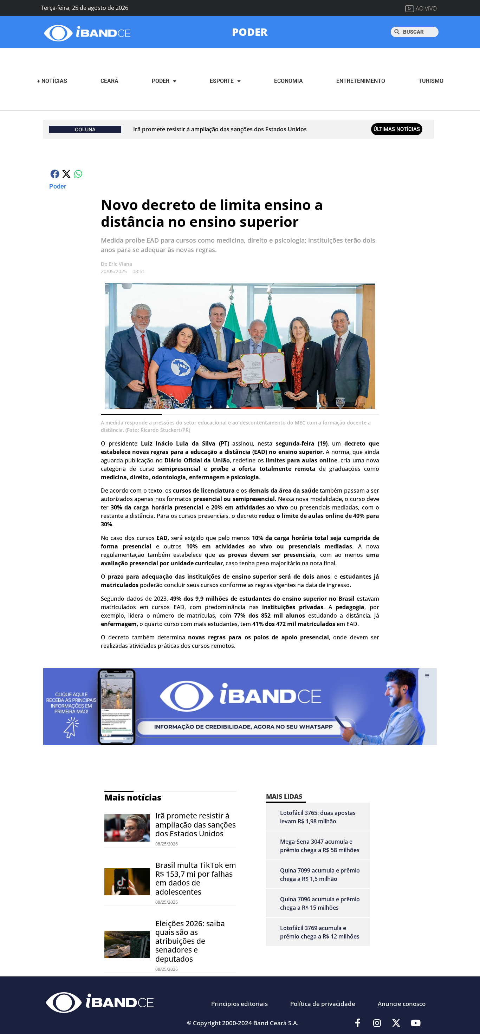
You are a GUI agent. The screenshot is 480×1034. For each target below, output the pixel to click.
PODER (249, 32)
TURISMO (431, 81)
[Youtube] (415, 1023)
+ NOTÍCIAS (52, 81)
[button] (55, 174)
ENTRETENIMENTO (360, 81)
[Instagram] (377, 1023)
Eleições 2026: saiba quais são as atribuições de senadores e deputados (190, 941)
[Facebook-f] (358, 1023)
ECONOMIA (288, 81)
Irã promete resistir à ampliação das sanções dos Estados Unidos (220, 129)
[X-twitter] (396, 1023)
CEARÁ (109, 81)
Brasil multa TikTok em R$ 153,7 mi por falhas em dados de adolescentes (195, 878)
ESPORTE (222, 81)
